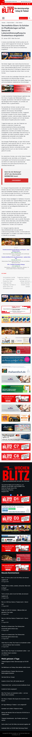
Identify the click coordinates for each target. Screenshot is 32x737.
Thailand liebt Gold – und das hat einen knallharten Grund (15, 685)
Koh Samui (3, 273)
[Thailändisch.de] (16, 512)
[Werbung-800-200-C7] (16, 450)
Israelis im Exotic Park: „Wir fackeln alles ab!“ (12, 681)
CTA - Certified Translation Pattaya (16, 264)
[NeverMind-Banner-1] (16, 382)
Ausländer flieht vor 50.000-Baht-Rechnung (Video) (14, 728)
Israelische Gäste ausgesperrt (9, 689)
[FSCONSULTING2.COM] (16, 343)
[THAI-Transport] (16, 440)
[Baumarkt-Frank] (16, 421)
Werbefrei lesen (23, 18)
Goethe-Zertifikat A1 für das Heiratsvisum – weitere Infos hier (16, 257)
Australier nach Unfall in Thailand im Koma (12, 708)
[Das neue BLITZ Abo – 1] (16, 402)
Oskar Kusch (4, 642)
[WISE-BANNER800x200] (16, 392)
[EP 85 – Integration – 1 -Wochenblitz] (16, 532)
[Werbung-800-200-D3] (16, 522)
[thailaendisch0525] (16, 373)
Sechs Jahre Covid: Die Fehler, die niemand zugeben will (15, 724)
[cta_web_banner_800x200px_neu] (16, 363)
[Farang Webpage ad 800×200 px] (16, 353)
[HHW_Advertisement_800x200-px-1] (16, 541)
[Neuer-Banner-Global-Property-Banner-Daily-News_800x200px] (16, 92)
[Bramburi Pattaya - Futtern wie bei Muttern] (16, 245)
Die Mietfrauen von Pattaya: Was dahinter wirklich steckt (15, 667)
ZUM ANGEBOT (16, 180)
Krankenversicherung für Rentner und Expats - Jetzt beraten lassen (16, 250)
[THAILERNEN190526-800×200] (16, 59)
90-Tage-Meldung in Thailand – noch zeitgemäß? (13, 704)
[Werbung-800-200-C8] (16, 460)
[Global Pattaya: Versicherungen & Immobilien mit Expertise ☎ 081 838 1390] (16, 313)
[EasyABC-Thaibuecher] (16, 322)
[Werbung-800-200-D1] (16, 503)
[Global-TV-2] (16, 431)
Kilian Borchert (15, 38)
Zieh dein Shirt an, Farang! (8, 677)
